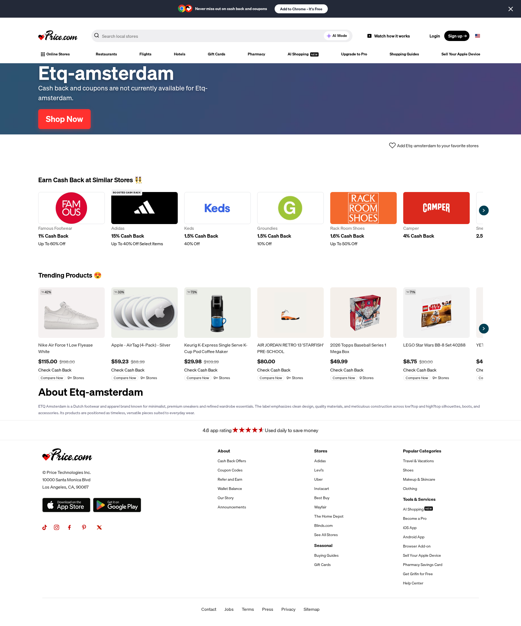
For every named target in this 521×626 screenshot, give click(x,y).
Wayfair (320, 507)
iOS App (410, 528)
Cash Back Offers (232, 461)
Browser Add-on (417, 546)
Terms (248, 609)
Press (267, 609)
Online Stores (58, 54)
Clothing (410, 489)
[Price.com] (67, 466)
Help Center (413, 583)
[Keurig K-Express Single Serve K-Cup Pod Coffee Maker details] (217, 312)
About (224, 450)
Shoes (408, 470)
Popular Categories (422, 450)
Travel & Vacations (418, 461)
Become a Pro (415, 518)
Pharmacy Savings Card (422, 565)
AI (339, 36)
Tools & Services (419, 499)
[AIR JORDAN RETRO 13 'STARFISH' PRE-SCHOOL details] (290, 312)
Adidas (320, 461)
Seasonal (323, 545)
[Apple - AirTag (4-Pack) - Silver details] (144, 312)
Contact (208, 609)
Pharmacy (256, 54)
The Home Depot (329, 516)
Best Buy (321, 498)
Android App (413, 537)
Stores (320, 450)
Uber (318, 479)
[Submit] (96, 37)
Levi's (319, 470)
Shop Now (64, 118)
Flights (145, 54)
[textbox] (477, 36)
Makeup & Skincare (419, 479)
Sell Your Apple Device (460, 54)
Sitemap (312, 609)
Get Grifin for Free (418, 574)
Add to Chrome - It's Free (301, 9)
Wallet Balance (230, 489)
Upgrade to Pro (354, 54)
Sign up (455, 36)
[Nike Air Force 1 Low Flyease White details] (71, 312)
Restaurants (106, 54)
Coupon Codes (230, 470)
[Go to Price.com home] (57, 36)
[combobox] (222, 35)
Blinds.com (323, 526)
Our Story (226, 498)
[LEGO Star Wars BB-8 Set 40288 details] (436, 312)
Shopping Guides (404, 54)
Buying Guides (326, 555)
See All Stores (326, 535)
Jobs (229, 609)
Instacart (321, 489)
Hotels (179, 54)
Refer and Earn (230, 479)
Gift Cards (216, 54)
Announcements (232, 507)
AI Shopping (298, 54)
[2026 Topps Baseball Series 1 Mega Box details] (363, 312)
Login (435, 36)
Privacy (288, 609)
